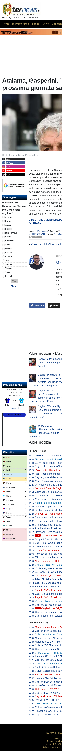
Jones (8, 260)
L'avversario (42, 231)
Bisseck (8, 276)
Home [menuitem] (5, 23)
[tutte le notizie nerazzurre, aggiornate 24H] (21, 9)
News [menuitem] (45, 23)
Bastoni (8, 229)
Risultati (14, 286)
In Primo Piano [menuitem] (20, 23)
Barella (8, 237)
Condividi (38, 305)
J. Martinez (10, 217)
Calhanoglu (10, 241)
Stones (8, 272)
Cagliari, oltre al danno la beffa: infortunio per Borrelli (50, 363)
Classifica (8, 452)
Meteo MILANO (14, 415)
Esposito (9, 256)
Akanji (8, 225)
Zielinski (8, 264)
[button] (14, 281)
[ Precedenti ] (14, 408)
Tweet (55, 305)
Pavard (8, 221)
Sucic (7, 245)
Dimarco (8, 248)
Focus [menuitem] (35, 23)
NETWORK (51, 733)
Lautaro (8, 252)
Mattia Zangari (37, 234)
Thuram (8, 268)
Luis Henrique (11, 233)
